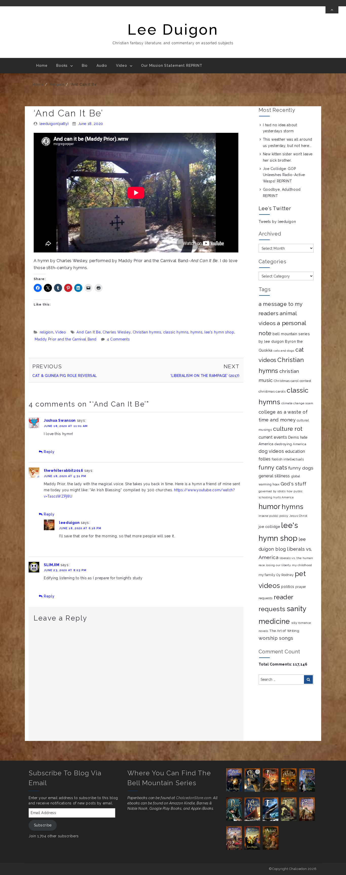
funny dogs (301, 468)
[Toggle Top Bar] (331, 9)
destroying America (290, 444)
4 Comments (118, 339)
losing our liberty (278, 565)
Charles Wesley (117, 332)
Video (121, 65)
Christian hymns (147, 332)
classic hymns (175, 332)
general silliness (274, 476)
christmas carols (272, 391)
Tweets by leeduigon (277, 222)
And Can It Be (88, 332)
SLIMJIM (51, 565)
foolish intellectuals (288, 459)
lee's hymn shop (219, 332)
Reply (49, 452)
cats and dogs (284, 350)
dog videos (271, 451)
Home (41, 65)
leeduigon (69, 523)
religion (57, 84)
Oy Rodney (285, 575)
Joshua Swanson (60, 420)
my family (267, 575)
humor (270, 506)
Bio (85, 65)
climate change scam (297, 403)
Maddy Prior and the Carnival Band (66, 339)
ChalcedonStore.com (193, 798)
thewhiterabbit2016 (63, 470)
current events (273, 437)
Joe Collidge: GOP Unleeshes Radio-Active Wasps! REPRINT (284, 175)
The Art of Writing (284, 631)
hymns (196, 332)
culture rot (287, 428)
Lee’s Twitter (275, 208)
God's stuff (293, 483)
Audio (102, 65)
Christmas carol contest (292, 381)
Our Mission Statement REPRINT (171, 65)
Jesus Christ (298, 516)
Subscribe (43, 825)
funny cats (273, 467)
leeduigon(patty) (54, 124)
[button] (235, 780)
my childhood (302, 565)
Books (62, 65)
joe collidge (269, 527)
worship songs (276, 638)
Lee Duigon (172, 29)
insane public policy (273, 516)
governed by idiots (272, 491)
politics (287, 587)
